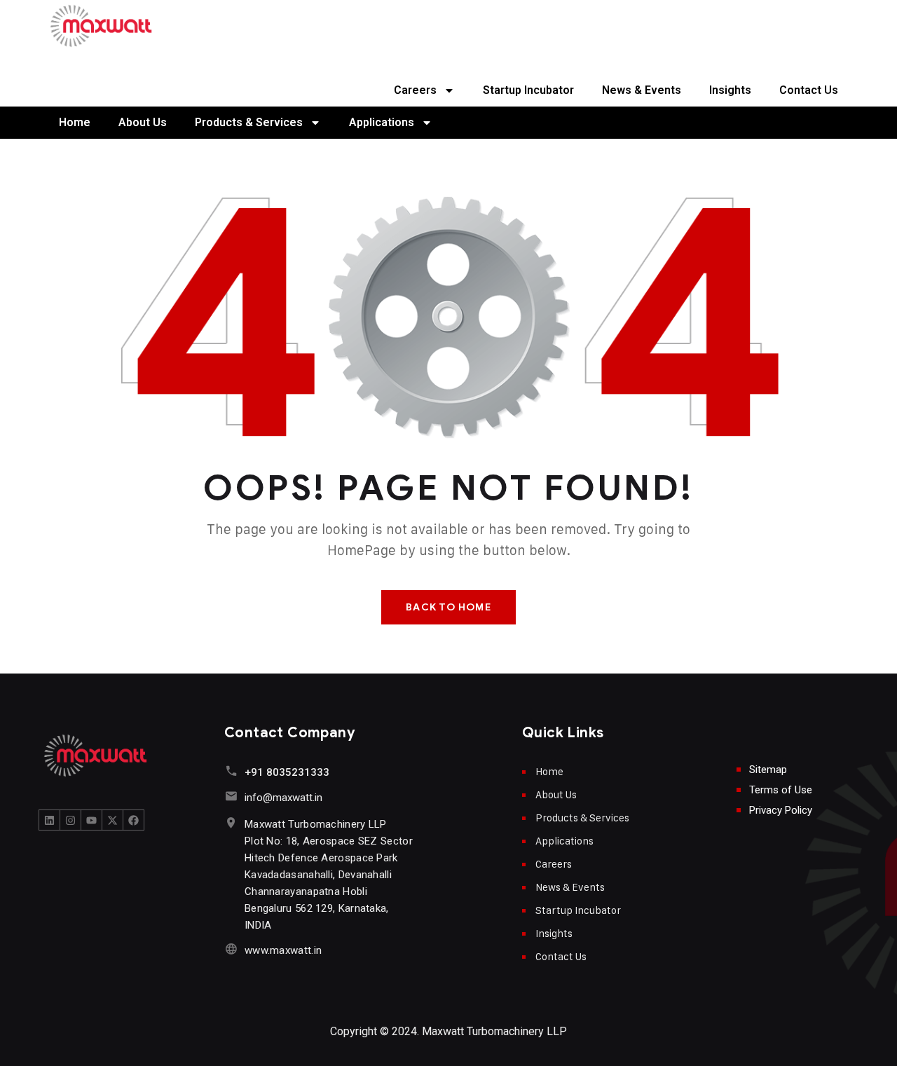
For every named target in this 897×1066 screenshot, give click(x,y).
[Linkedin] (49, 820)
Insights (730, 90)
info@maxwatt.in (283, 797)
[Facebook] (133, 820)
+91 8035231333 (287, 772)
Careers (415, 90)
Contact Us (808, 90)
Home (74, 122)
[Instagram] (70, 820)
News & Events (641, 90)
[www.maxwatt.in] (231, 948)
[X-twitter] (112, 820)
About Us (142, 122)
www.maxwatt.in (283, 950)
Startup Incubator (528, 90)
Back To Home (448, 607)
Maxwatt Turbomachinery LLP (494, 1031)
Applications (381, 122)
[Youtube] (91, 820)
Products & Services (249, 122)
